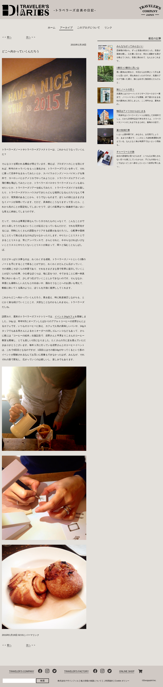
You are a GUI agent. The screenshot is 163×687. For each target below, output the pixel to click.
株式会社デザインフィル (68, 681)
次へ (28, 37)
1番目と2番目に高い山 (128, 67)
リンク (108, 27)
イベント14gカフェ (65, 316)
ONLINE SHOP (126, 671)
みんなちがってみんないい (130, 46)
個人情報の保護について (91, 681)
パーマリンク (32, 635)
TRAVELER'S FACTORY (76, 671)
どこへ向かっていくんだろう (20, 51)
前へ (9, 37)
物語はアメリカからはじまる (131, 111)
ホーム (51, 27)
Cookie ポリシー (122, 681)
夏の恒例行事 (123, 130)
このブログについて (88, 27)
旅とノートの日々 (125, 89)
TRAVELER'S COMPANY (21, 671)
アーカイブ (66, 27)
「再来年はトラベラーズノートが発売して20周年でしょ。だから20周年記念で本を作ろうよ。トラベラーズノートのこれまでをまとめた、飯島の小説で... (139, 118)
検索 (42, 680)
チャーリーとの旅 (125, 151)
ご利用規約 (108, 681)
